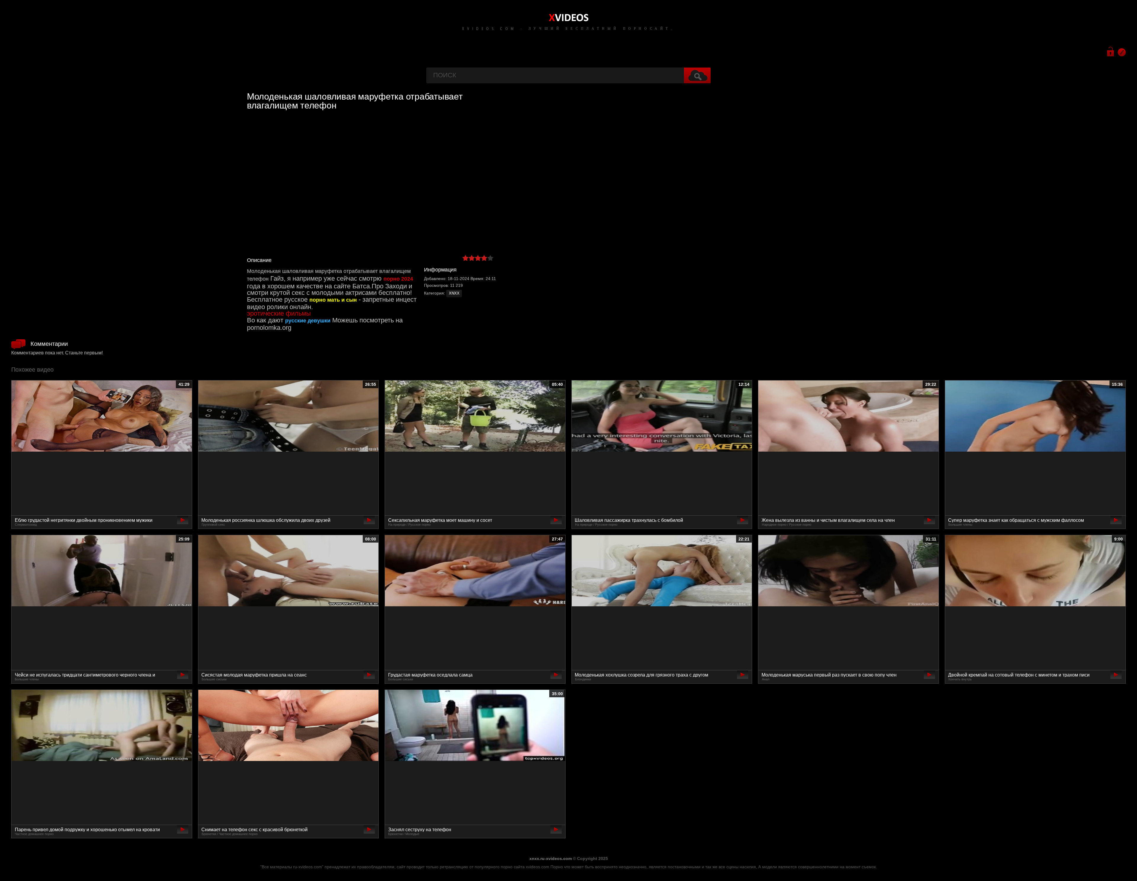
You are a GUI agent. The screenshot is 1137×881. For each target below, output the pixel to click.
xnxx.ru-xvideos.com (550, 858)
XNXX (454, 293)
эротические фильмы (279, 313)
